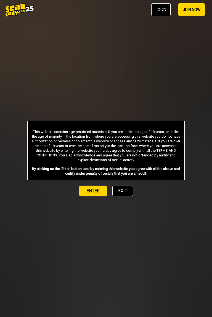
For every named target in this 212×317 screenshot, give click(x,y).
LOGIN (161, 9)
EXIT (122, 190)
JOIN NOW (191, 9)
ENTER (93, 190)
